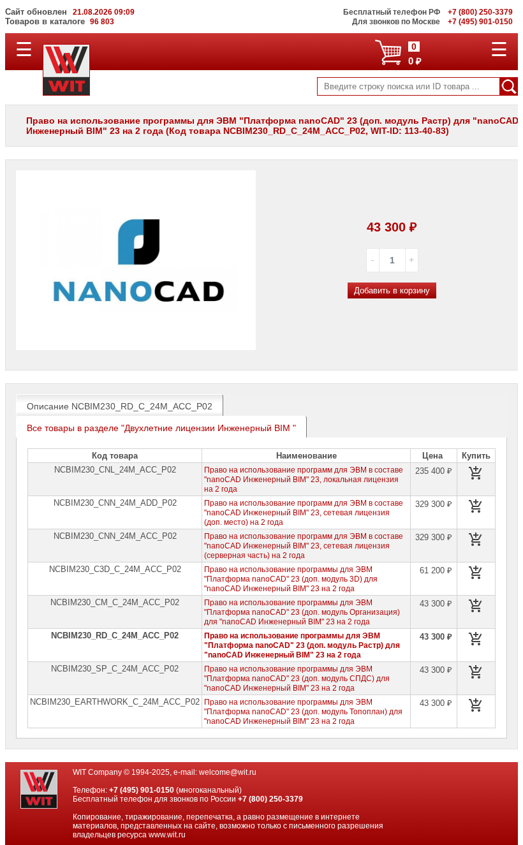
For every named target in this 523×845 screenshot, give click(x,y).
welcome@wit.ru (227, 772)
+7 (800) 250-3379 (270, 799)
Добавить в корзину (392, 290)
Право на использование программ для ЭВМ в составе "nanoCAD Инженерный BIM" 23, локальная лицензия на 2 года (303, 480)
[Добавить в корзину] (475, 473)
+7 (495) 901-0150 (141, 790)
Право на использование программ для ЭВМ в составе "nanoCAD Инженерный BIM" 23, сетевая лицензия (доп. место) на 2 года (303, 513)
